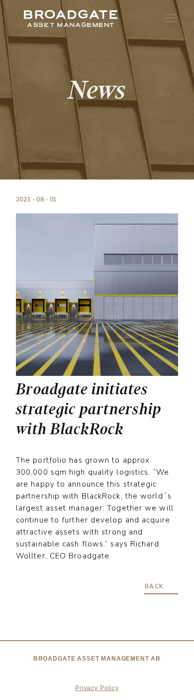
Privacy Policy (97, 688)
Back (154, 586)
